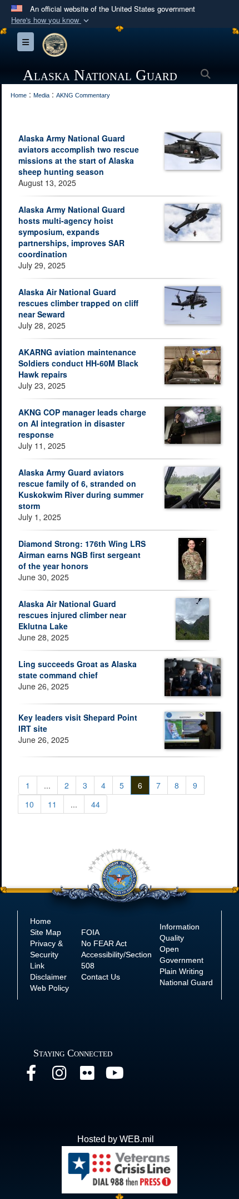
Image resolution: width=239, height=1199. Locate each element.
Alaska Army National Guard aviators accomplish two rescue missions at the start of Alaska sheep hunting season (78, 155)
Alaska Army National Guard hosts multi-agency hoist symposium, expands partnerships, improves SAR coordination (71, 232)
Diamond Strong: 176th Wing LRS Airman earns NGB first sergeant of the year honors (82, 554)
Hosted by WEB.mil (115, 1139)
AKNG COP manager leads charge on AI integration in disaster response (82, 423)
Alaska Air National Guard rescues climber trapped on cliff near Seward (78, 303)
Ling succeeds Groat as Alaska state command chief (77, 669)
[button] (51, 20)
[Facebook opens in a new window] (31, 1075)
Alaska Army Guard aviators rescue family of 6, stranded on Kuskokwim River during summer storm (80, 489)
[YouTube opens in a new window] (114, 1075)
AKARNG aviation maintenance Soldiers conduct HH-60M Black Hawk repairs (78, 363)
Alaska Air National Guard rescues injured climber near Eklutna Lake (72, 615)
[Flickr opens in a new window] (87, 1075)
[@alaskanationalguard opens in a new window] (59, 1075)
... (47, 785)
